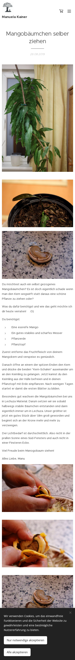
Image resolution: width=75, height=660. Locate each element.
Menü (69, 11)
